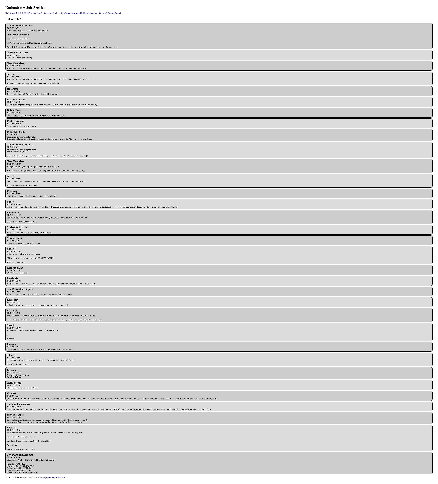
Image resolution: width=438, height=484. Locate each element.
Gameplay (118, 13)
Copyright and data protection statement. (54, 477)
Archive (111, 13)
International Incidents (80, 13)
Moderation (93, 13)
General (67, 13)
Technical (19, 13)
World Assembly (30, 13)
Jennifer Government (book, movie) (50, 13)
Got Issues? (102, 13)
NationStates (10, 13)
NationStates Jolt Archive (25, 7)
